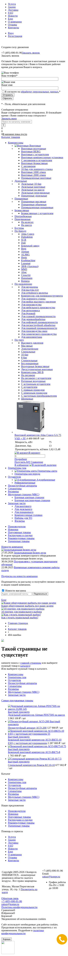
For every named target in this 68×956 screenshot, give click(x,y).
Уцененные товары (19, 541)
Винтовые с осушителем (35, 154)
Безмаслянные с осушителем (37, 213)
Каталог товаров (10, 137)
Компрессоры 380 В (32, 372)
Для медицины (29, 287)
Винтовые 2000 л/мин (33, 175)
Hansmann (26, 278)
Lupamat (25, 263)
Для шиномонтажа (31, 337)
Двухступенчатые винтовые (37, 369)
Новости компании (12, 546)
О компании (15, 21)
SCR (23, 239)
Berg (23, 248)
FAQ (10, 12)
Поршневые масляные (33, 201)
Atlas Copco (27, 234)
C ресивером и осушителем (36, 160)
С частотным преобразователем (39, 395)
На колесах (27, 222)
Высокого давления (32, 342)
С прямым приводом (33, 390)
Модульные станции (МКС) (23, 692)
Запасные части (17, 695)
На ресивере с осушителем (36, 378)
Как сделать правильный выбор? (19, 617)
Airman (25, 251)
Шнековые (27, 398)
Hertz (24, 257)
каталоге (25, 665)
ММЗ (24, 269)
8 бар (24, 357)
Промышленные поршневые (37, 207)
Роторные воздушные (33, 381)
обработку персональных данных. (40, 91)
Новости (13, 15)
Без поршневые (29, 363)
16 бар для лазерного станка (37, 169)
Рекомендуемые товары (21, 538)
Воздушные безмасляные (35, 366)
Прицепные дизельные (34, 195)
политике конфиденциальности (22, 932)
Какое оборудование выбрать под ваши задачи (27, 605)
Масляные (27, 345)
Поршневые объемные (34, 204)
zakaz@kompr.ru (51, 876)
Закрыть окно (9, 118)
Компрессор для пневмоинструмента (42, 295)
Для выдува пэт (30, 289)
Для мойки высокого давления (38, 301)
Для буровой (28, 313)
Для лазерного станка (33, 298)
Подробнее (21, 459)
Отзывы (12, 24)
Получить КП (22, 462)
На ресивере (28, 375)
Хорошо (6, 939)
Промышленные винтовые (36, 178)
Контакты (13, 27)
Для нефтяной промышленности (39, 322)
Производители (17, 526)
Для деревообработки (33, 319)
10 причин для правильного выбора (21, 611)
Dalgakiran (27, 236)
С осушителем (29, 387)
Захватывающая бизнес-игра (30, 552)
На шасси (26, 225)
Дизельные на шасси (32, 189)
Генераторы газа (17, 677)
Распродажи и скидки (20, 535)
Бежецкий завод (30, 245)
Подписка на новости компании (19, 576)
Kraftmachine (28, 260)
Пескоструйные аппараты (22, 683)
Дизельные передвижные (35, 192)
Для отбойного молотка (34, 292)
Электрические (29, 348)
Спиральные (28, 351)
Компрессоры (15, 674)
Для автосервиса (30, 310)
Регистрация (15, 36)
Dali (23, 242)
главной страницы (30, 662)
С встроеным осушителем (35, 384)
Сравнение (37, 462)
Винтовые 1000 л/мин (33, 172)
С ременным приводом (34, 392)
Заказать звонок (31, 52)
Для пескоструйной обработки (38, 325)
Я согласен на (32, 91)
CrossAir (26, 275)
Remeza (25, 281)
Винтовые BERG (31, 151)
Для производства (31, 304)
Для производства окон (34, 331)
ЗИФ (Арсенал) (29, 266)
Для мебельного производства (38, 307)
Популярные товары (19, 532)
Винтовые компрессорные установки (42, 157)
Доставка (13, 10)
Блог (10, 18)
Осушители (14, 680)
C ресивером (28, 166)
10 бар (24, 354)
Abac (24, 272)
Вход (11, 33)
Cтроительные (29, 360)
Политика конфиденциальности (19, 907)
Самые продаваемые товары (17, 700)
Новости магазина (15, 590)
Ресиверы (13, 689)
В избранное (22, 465)
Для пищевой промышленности (39, 328)
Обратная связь (9, 898)
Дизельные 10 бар (31, 184)
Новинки (13, 529)
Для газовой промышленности (38, 316)
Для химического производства (39, 334)
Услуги (12, 4)
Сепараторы (15, 686)
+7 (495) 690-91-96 (11, 901)
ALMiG (25, 254)
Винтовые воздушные (33, 148)
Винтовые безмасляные (34, 163)
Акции (12, 7)
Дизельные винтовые (33, 186)
